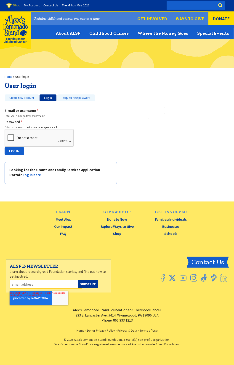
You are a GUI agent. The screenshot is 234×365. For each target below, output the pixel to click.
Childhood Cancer (109, 33)
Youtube (183, 278)
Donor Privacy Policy (101, 330)
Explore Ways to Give (117, 226)
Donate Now (117, 219)
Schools (170, 233)
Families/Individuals (171, 219)
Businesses (170, 226)
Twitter (172, 278)
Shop (117, 233)
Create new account (21, 98)
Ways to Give (190, 18)
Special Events (213, 33)
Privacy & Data (127, 330)
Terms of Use (149, 330)
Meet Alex (63, 219)
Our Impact (63, 226)
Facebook (163, 278)
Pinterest (214, 278)
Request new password (76, 98)
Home (9, 77)
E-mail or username (21, 110)
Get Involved (152, 18)
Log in (46, 97)
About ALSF (68, 33)
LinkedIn (224, 278)
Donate (221, 18)
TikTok (204, 278)
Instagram (193, 278)
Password (13, 121)
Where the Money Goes (163, 33)
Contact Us (207, 262)
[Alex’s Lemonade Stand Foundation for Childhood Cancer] (15, 48)
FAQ (63, 233)
